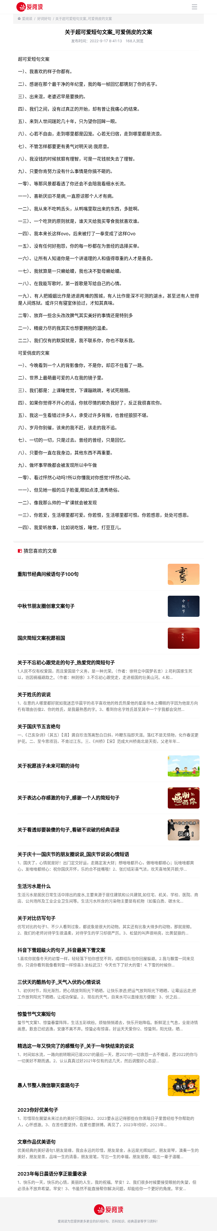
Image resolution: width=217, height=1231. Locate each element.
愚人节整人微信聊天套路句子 (48, 1085)
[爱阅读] (29, 7)
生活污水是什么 (34, 886)
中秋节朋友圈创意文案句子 (46, 606)
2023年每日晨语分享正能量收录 (52, 1174)
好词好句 (44, 18)
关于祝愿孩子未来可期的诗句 (48, 766)
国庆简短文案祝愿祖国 (41, 638)
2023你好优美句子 (37, 1110)
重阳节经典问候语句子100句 (48, 574)
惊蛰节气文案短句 (36, 1014)
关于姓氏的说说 (34, 694)
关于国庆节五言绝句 (38, 726)
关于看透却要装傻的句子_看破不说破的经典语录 (68, 830)
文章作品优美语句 (36, 1142)
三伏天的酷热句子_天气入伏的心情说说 (59, 982)
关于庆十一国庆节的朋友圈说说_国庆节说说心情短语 (73, 854)
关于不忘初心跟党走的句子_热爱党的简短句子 (66, 662)
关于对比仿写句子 (36, 918)
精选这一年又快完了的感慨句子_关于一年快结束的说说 (75, 1046)
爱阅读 (27, 18)
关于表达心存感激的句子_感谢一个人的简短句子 (68, 798)
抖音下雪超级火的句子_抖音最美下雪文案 (61, 950)
